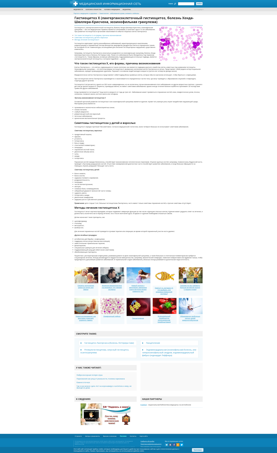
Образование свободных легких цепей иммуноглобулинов (190, 318)
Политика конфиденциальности (151, 444)
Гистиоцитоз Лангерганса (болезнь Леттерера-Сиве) (109, 343)
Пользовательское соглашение (151, 447)
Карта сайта (144, 436)
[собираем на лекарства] (105, 416)
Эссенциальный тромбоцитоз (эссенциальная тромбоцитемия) (164, 319)
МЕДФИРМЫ (127, 9)
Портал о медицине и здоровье (85, 13)
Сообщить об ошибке (147, 441)
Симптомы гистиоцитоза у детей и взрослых (91, 37)
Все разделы (198, 9)
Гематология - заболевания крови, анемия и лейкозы (119, 13)
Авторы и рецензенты (92, 436)
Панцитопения (138, 318)
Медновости (78, 9)
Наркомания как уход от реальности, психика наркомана (101, 379)
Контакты (133, 436)
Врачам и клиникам (110, 436)
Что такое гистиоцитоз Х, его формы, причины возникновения (97, 35)
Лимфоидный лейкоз (111, 316)
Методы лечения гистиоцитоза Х (86, 40)
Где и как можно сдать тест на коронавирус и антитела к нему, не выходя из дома (104, 387)
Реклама (123, 436)
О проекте (78, 436)
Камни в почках (83, 382)
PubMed (143, 405)
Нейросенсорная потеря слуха (89, 375)
